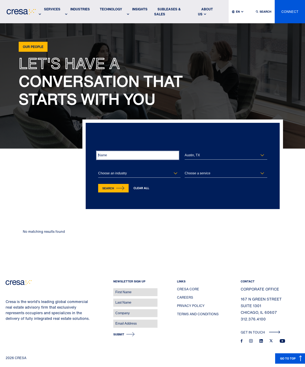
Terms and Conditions (198, 314)
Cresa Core (188, 289)
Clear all (141, 188)
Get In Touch (253, 332)
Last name (8, 300)
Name (101, 148)
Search (108, 188)
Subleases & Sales (167, 12)
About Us (205, 12)
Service (189, 166)
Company (7, 311)
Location (190, 148)
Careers (185, 297)
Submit (118, 334)
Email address (10, 321)
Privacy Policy (191, 305)
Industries (80, 9)
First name (8, 290)
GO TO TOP (288, 358)
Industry (103, 166)
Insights (140, 9)
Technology (111, 9)
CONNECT (289, 11)
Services (52, 9)
